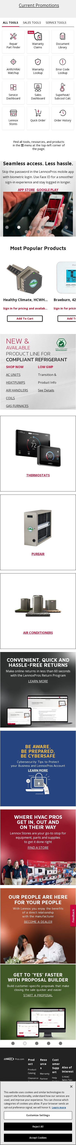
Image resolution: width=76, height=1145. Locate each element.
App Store (26, 190)
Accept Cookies (38, 1138)
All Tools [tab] (10, 22)
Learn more (59, 1107)
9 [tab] (50, 231)
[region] (38, 1113)
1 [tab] (7, 227)
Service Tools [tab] (56, 22)
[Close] (71, 1086)
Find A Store (38, 847)
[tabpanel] (38, 199)
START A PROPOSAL (38, 995)
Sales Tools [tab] (32, 22)
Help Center (55, 1079)
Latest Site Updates (39, 5)
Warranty (44, 1073)
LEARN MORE (38, 770)
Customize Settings (37, 1115)
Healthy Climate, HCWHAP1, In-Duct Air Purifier (25, 299)
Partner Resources (44, 1080)
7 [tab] (26, 231)
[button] (73, 916)
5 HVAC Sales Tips (67, 1078)
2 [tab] (18, 227)
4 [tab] (42, 227)
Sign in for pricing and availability (25, 308)
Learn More (38, 681)
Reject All (38, 1126)
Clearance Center (32, 1080)
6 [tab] (66, 227)
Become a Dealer (38, 921)
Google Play (47, 190)
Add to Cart (25, 318)
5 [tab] (54, 227)
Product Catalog (32, 1071)
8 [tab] (38, 231)
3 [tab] (30, 227)
